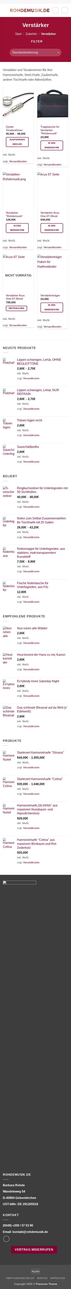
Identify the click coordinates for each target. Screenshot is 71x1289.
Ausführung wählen (17, 141)
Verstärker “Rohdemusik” (14, 214)
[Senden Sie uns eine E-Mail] (6, 1239)
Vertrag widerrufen (34, 1249)
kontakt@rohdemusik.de (30, 1231)
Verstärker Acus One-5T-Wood (50, 214)
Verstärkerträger (50, 295)
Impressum (57, 1278)
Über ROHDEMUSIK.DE (20, 1278)
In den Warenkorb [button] (51, 145)
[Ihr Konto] (55, 10)
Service (42, 1278)
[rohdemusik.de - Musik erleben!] (29, 10)
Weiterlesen (16, 308)
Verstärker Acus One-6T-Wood (15, 297)
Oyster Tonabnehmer (14, 128)
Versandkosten (18, 161)
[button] (5, 10)
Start (18, 34)
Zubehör (31, 34)
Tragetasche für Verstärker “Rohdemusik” (50, 130)
